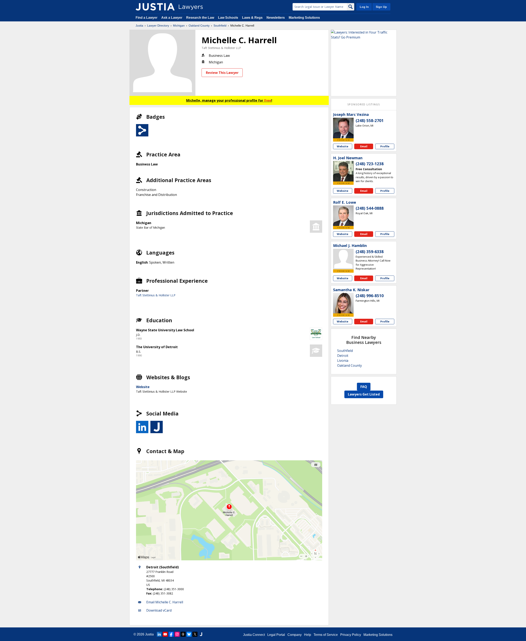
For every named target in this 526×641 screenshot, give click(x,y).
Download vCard (159, 610)
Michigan (179, 25)
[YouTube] (165, 634)
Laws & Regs (252, 17)
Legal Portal (276, 634)
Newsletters (275, 17)
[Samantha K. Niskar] (343, 303)
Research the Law (200, 17)
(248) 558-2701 (370, 120)
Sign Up (381, 6)
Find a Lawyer (146, 17)
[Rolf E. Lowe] (343, 215)
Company (294, 634)
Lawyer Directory (158, 25)
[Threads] (183, 634)
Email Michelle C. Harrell (164, 602)
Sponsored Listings (363, 104)
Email (363, 146)
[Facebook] (171, 634)
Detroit (342, 355)
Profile (384, 146)
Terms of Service (326, 634)
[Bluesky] (189, 634)
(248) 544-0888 (370, 208)
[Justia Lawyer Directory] (155, 6)
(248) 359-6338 (370, 251)
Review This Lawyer (222, 72)
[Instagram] (177, 634)
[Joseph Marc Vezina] (343, 128)
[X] (195, 634)
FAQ (363, 386)
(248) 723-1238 (370, 163)
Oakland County (199, 25)
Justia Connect (254, 634)
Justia (139, 25)
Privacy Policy (350, 634)
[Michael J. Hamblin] (343, 259)
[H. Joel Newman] (343, 171)
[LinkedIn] (159, 634)
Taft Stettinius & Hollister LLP (221, 48)
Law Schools (228, 17)
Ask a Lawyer (172, 17)
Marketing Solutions (304, 17)
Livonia (342, 360)
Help (307, 634)
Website (143, 387)
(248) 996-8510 (370, 295)
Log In (364, 6)
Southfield (219, 25)
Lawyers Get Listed (364, 394)
